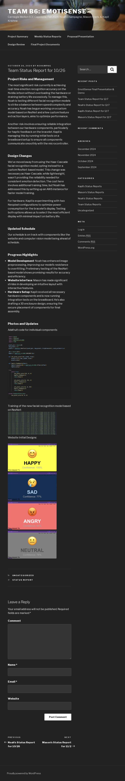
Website (13, 698)
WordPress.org (86, 247)
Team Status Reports (89, 204)
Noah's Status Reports (90, 198)
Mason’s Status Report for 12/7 (94, 117)
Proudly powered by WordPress (24, 773)
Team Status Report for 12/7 (93, 99)
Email (12, 681)
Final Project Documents (45, 44)
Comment (14, 620)
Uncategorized (23, 575)
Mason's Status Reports (91, 192)
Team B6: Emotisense (47, 11)
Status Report (22, 580)
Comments (86, 241)
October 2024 (85, 161)
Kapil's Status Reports (90, 186)
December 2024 (87, 149)
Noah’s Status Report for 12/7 (94, 105)
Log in (81, 229)
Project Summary (18, 36)
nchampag (44, 66)
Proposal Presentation (80, 36)
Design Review (16, 44)
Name (12, 664)
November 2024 (87, 155)
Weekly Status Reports (47, 36)
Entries (84, 235)
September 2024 (87, 167)
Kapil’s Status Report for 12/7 (93, 111)
